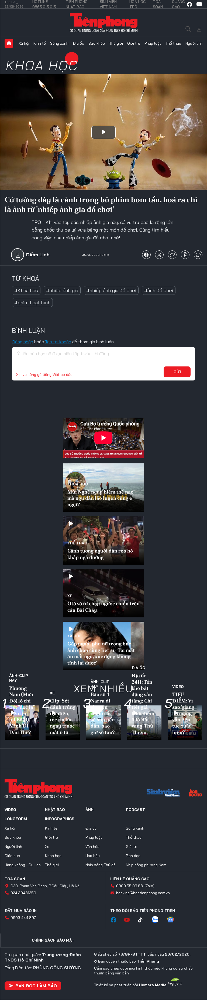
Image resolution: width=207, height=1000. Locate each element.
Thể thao (173, 43)
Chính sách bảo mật (53, 940)
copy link (172, 254)
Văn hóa (92, 846)
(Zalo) (149, 885)
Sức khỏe (96, 43)
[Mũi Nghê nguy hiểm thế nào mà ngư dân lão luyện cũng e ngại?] (103, 487)
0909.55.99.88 (129, 885)
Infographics (59, 818)
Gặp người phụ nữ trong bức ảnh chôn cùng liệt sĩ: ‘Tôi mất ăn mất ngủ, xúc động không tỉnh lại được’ (101, 653)
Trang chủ (9, 43)
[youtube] (199, 4)
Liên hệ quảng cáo (130, 878)
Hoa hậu (92, 855)
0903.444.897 (23, 917)
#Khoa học (26, 290)
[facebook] (189, 4)
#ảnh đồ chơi (158, 290)
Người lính (194, 43)
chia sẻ (146, 254)
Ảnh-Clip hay (18, 678)
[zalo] (158, 920)
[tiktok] (143, 920)
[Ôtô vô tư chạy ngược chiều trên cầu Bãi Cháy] (103, 593)
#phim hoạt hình (32, 302)
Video (178, 686)
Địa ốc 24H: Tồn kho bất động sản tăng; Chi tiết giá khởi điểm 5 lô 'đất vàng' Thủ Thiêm (143, 703)
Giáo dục (12, 855)
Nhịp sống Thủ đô (100, 864)
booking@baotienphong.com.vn (143, 892)
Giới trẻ (133, 43)
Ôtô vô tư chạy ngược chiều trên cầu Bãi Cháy (103, 606)
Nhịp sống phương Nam (146, 864)
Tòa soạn (15, 878)
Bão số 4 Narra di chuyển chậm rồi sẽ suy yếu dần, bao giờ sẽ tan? (103, 713)
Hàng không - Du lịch (23, 864)
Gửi (177, 371)
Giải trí (131, 846)
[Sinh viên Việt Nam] (163, 793)
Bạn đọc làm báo (36, 985)
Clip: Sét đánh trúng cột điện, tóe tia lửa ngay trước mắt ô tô (62, 716)
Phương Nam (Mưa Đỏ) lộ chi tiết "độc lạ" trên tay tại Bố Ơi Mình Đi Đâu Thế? (21, 710)
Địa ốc (78, 43)
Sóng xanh (59, 43)
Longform (16, 818)
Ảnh (89, 809)
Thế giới (116, 43)
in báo (185, 254)
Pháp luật (152, 43)
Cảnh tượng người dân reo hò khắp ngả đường (100, 554)
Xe (69, 595)
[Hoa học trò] (195, 793)
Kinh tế (39, 43)
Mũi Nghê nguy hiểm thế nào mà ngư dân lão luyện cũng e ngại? (100, 498)
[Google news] (173, 920)
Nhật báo (55, 809)
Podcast (135, 809)
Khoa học (42, 65)
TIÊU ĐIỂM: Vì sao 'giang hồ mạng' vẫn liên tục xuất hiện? (183, 713)
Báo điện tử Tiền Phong (103, 22)
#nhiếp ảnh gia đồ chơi (111, 290)
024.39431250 (23, 892)
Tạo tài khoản (58, 341)
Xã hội (24, 43)
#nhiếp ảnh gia (62, 290)
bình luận (198, 254)
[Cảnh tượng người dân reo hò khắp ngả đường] (103, 540)
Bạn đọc (133, 855)
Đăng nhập (22, 341)
